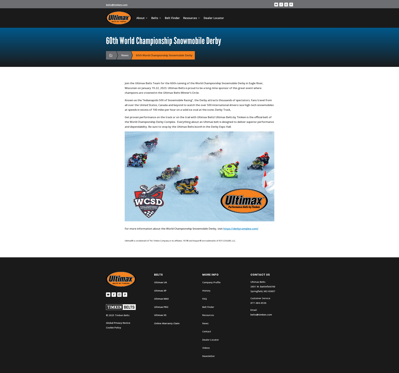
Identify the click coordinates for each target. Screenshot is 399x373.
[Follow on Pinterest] (291, 4)
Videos (206, 347)
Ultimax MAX (161, 298)
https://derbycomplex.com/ (240, 228)
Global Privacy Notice (118, 322)
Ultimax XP (160, 290)
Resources (190, 18)
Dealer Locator (214, 18)
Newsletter (208, 356)
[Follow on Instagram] (286, 4)
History (206, 290)
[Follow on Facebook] (281, 4)
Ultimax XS (160, 315)
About (140, 18)
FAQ (204, 298)
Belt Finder (172, 18)
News (205, 323)
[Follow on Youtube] (276, 4)
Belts (154, 18)
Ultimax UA (160, 282)
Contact (206, 331)
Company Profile (211, 282)
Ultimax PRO (161, 306)
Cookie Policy (113, 327)
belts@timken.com (116, 4)
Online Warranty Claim (167, 323)
